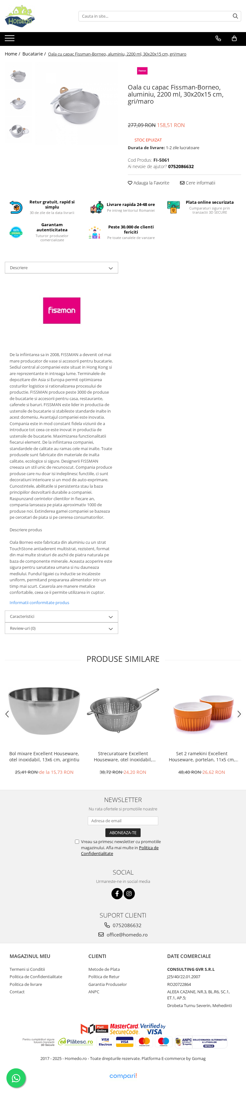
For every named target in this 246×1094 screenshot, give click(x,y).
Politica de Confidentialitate (36, 976)
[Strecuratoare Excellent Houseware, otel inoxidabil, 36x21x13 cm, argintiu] (123, 710)
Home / (13, 54)
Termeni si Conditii (27, 969)
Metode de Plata (104, 969)
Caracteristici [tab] (22, 616)
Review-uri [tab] (23, 628)
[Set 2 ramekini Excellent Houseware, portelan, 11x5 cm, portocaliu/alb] (202, 710)
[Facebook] (117, 893)
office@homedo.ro (126, 934)
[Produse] (10, 40)
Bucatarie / (34, 54)
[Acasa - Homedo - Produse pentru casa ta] (37, 16)
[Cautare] (235, 16)
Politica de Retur (103, 976)
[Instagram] (129, 893)
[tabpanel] (76, 103)
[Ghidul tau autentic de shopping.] (123, 1076)
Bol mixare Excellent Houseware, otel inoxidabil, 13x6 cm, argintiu (44, 756)
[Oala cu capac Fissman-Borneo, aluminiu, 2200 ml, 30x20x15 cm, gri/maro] (76, 103)
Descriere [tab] (19, 267)
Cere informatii (199, 183)
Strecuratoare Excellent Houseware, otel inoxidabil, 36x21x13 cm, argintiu (123, 756)
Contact (17, 992)
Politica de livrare (26, 984)
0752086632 (126, 925)
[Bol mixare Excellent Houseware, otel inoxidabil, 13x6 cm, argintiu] (44, 711)
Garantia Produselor (107, 984)
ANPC (93, 992)
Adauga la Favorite (150, 183)
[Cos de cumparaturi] (234, 38)
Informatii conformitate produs (39, 602)
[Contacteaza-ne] (218, 38)
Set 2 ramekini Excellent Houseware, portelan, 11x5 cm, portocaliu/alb (202, 756)
